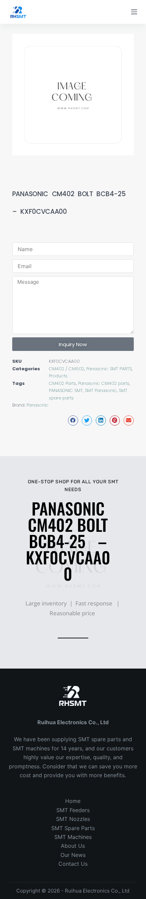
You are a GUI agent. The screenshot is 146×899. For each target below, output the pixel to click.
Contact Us (73, 863)
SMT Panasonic (101, 390)
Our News (73, 854)
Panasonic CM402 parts (103, 383)
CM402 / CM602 (66, 369)
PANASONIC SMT (66, 390)
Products (58, 376)
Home (72, 801)
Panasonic (37, 405)
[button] (73, 420)
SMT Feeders (73, 810)
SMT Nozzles (73, 819)
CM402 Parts (62, 383)
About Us (73, 845)
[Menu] (134, 12)
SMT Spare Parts (73, 828)
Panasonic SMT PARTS (109, 369)
